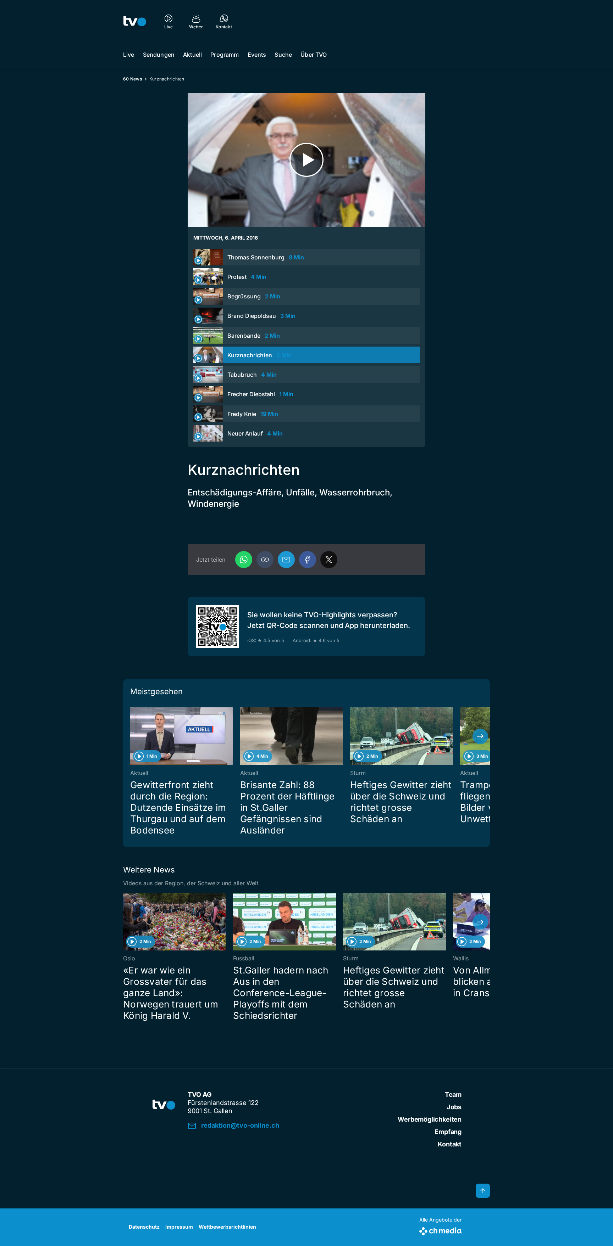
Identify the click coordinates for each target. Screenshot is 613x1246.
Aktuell (192, 54)
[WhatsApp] (243, 559)
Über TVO (313, 54)
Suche (283, 54)
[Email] (286, 559)
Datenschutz (144, 1227)
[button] (265, 559)
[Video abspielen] (306, 160)
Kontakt (450, 1144)
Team (453, 1094)
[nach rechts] (480, 736)
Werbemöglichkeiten (430, 1119)
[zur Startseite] (134, 21)
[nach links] (132, 736)
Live (128, 54)
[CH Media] (440, 1230)
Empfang (448, 1131)
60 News (132, 79)
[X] (328, 559)
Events (257, 54)
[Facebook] (307, 559)
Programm (224, 54)
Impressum (179, 1227)
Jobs (454, 1107)
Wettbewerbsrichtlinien (227, 1227)
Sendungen (159, 54)
